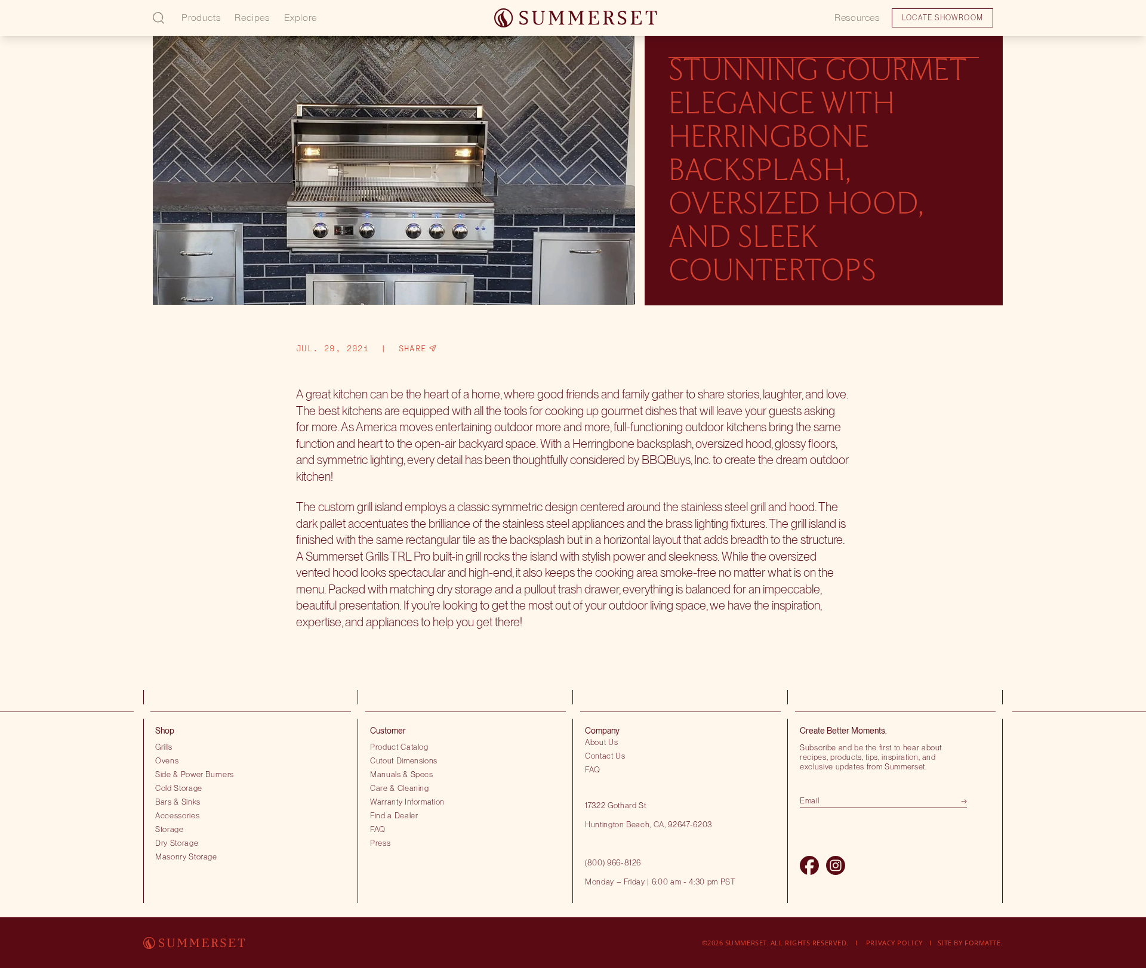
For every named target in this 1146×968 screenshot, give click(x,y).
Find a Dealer (394, 815)
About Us (601, 742)
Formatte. (984, 942)
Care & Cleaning (399, 788)
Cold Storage (178, 788)
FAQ (378, 829)
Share (413, 348)
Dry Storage (176, 843)
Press (380, 843)
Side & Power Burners (194, 774)
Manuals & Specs (401, 774)
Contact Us (605, 755)
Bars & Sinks (178, 801)
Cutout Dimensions (404, 760)
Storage (169, 829)
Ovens (166, 760)
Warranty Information (407, 801)
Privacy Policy (894, 942)
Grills (163, 746)
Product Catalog (399, 746)
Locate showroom (93, 26)
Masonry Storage (186, 856)
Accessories (177, 815)
